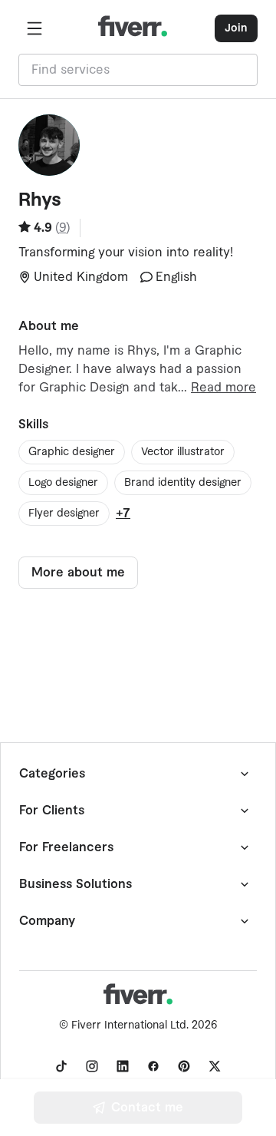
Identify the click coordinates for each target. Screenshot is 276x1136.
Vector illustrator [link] (183, 452)
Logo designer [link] (63, 482)
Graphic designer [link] (71, 452)
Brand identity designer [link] (183, 482)
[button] (34, 28)
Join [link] (236, 28)
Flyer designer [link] (64, 513)
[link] (61, 1066)
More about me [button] (78, 572)
